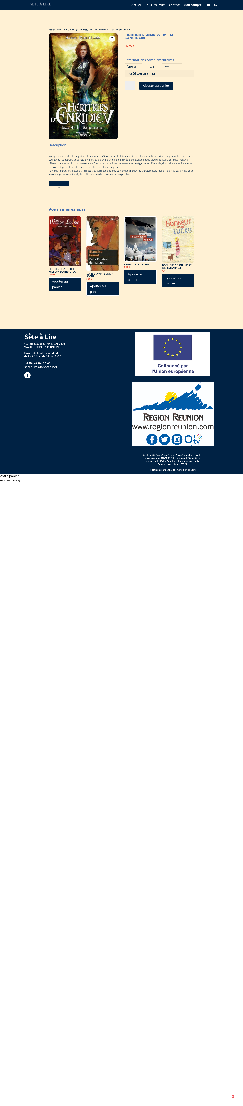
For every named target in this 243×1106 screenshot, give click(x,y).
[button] (112, 39)
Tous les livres (155, 5)
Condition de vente (186, 469)
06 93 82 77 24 (40, 363)
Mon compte (192, 5)
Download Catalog (59, 183)
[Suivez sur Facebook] (27, 375)
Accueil (136, 5)
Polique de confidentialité (162, 469)
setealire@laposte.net (40, 367)
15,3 (152, 73)
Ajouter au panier (156, 85)
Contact (174, 5)
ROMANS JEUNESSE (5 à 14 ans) (72, 29)
